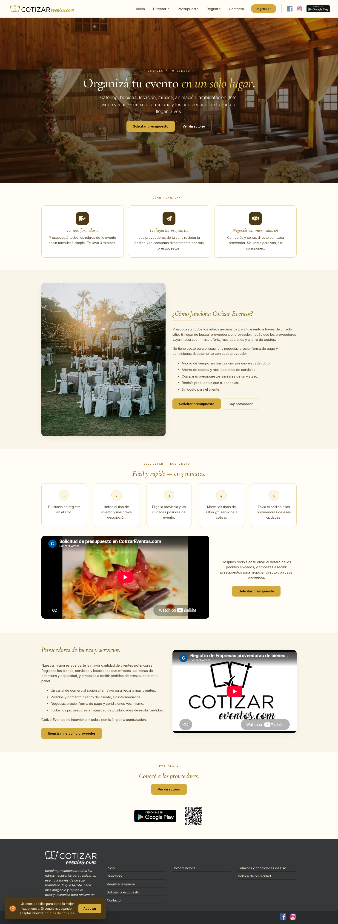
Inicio (140, 9)
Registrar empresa (121, 884)
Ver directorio (194, 126)
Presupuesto (188, 9)
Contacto (236, 9)
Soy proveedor (241, 404)
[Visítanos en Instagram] (299, 8)
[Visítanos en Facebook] (289, 8)
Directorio (161, 9)
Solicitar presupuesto (150, 126)
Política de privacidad (254, 876)
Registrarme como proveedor (71, 733)
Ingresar (263, 8)
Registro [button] (214, 9)
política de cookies (59, 913)
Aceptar (89, 908)
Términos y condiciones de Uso (262, 868)
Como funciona (183, 868)
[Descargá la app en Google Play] (318, 8)
